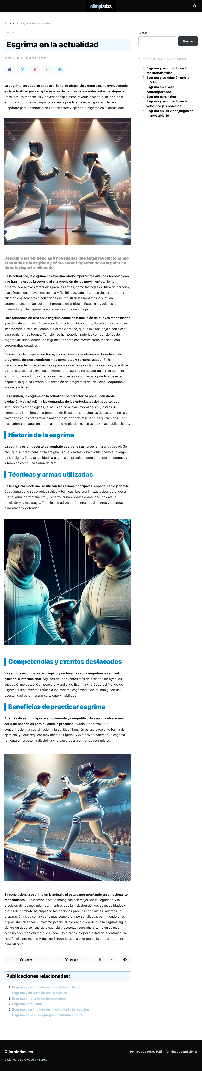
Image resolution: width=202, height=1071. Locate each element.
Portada (9, 23)
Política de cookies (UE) (146, 1051)
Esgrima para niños (27, 1004)
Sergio (43, 1059)
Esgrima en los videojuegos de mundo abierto (47, 1015)
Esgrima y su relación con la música (39, 993)
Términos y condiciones (181, 1051)
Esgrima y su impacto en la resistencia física (46, 987)
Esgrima (9, 32)
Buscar (142, 32)
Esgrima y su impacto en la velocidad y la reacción (50, 1009)
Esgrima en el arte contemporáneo (39, 998)
